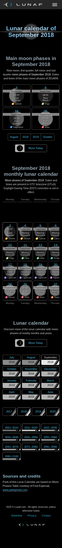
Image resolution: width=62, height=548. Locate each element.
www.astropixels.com (15, 489)
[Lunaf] (24, 4)
